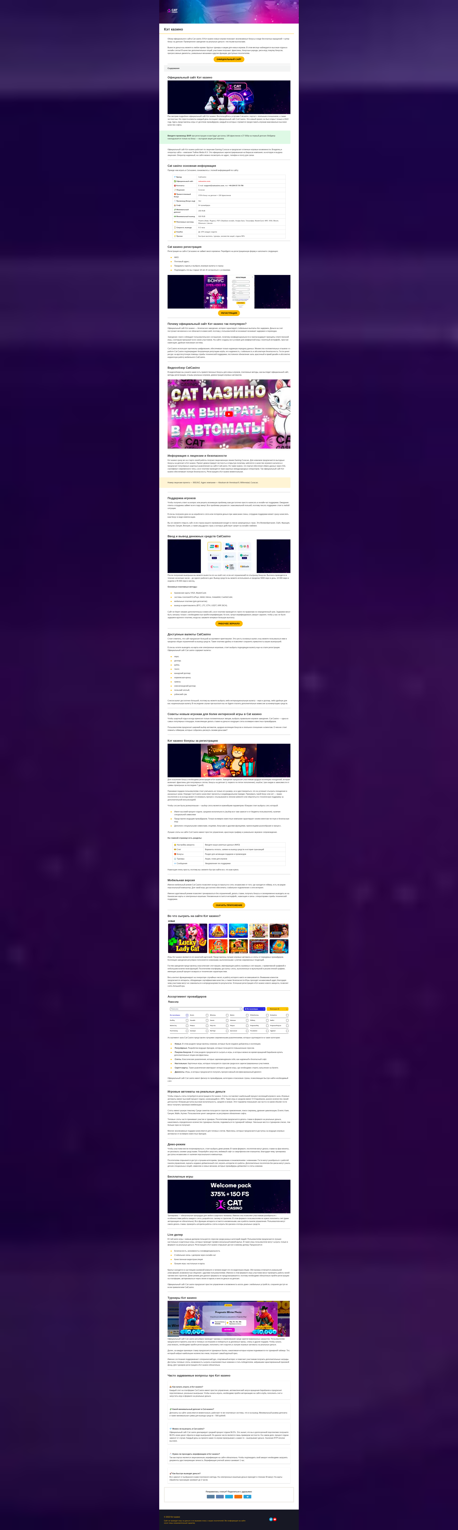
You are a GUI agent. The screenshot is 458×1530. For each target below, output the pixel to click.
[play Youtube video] (229, 414)
